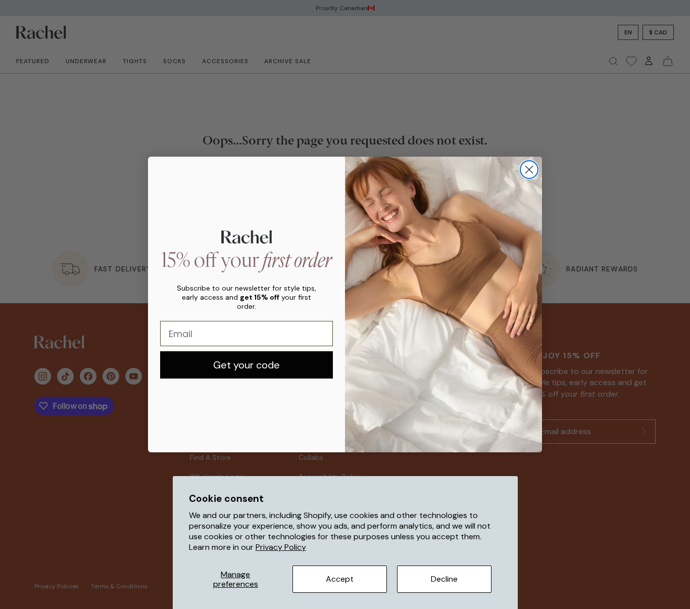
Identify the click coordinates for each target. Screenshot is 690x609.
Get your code (246, 364)
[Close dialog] (529, 169)
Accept (340, 579)
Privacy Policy (281, 547)
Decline (444, 579)
